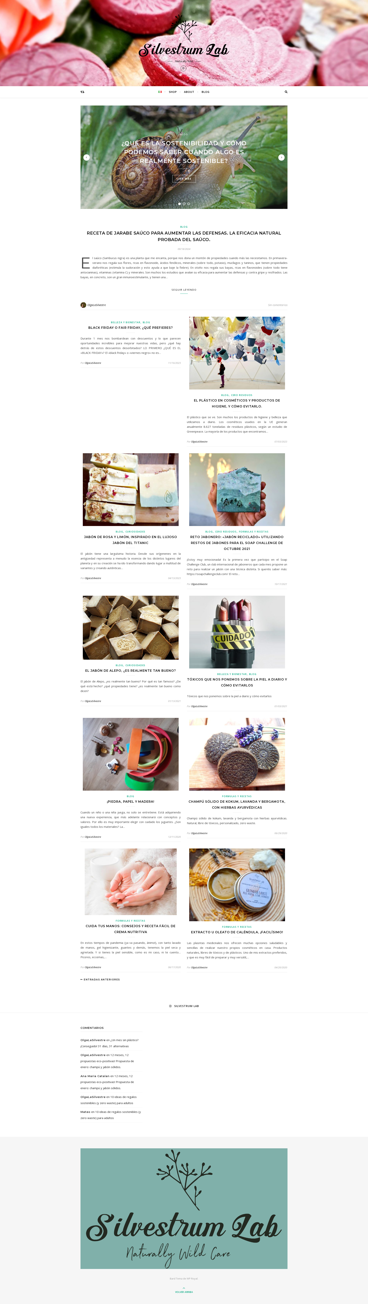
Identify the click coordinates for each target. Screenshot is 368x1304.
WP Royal (192, 1278)
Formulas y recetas (254, 531)
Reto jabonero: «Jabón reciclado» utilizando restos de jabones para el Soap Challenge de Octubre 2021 (237, 543)
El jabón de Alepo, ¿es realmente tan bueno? (130, 670)
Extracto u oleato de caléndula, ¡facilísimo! (237, 932)
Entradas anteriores (101, 979)
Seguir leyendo (184, 289)
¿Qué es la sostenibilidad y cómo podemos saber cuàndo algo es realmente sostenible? (184, 152)
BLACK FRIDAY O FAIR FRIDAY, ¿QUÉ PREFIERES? (130, 328)
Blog (205, 92)
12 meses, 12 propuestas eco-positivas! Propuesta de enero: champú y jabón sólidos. (107, 1061)
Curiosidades (135, 531)
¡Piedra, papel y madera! (130, 801)
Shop (173, 92)
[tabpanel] (184, 157)
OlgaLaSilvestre (96, 305)
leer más (184, 178)
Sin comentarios (278, 305)
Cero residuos (242, 395)
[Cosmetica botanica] (184, 36)
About (189, 92)
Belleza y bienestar (125, 322)
